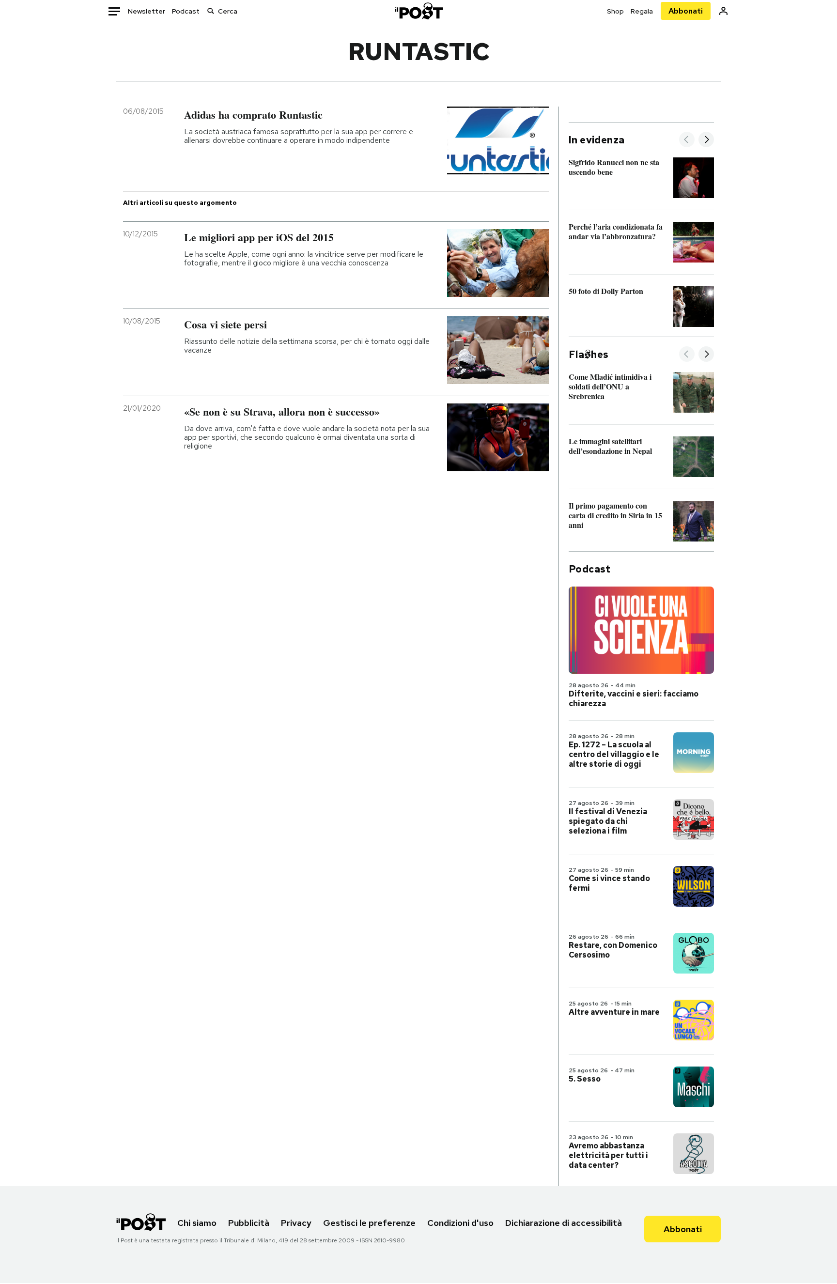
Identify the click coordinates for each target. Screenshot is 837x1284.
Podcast (186, 11)
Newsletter (146, 11)
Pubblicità (248, 1222)
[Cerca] (210, 11)
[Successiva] (706, 140)
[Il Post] (418, 10)
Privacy (296, 1222)
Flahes (588, 354)
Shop (615, 11)
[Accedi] (723, 11)
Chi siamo (197, 1222)
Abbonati (685, 11)
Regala (642, 11)
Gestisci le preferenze (369, 1222)
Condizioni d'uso (460, 1222)
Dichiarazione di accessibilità (563, 1222)
